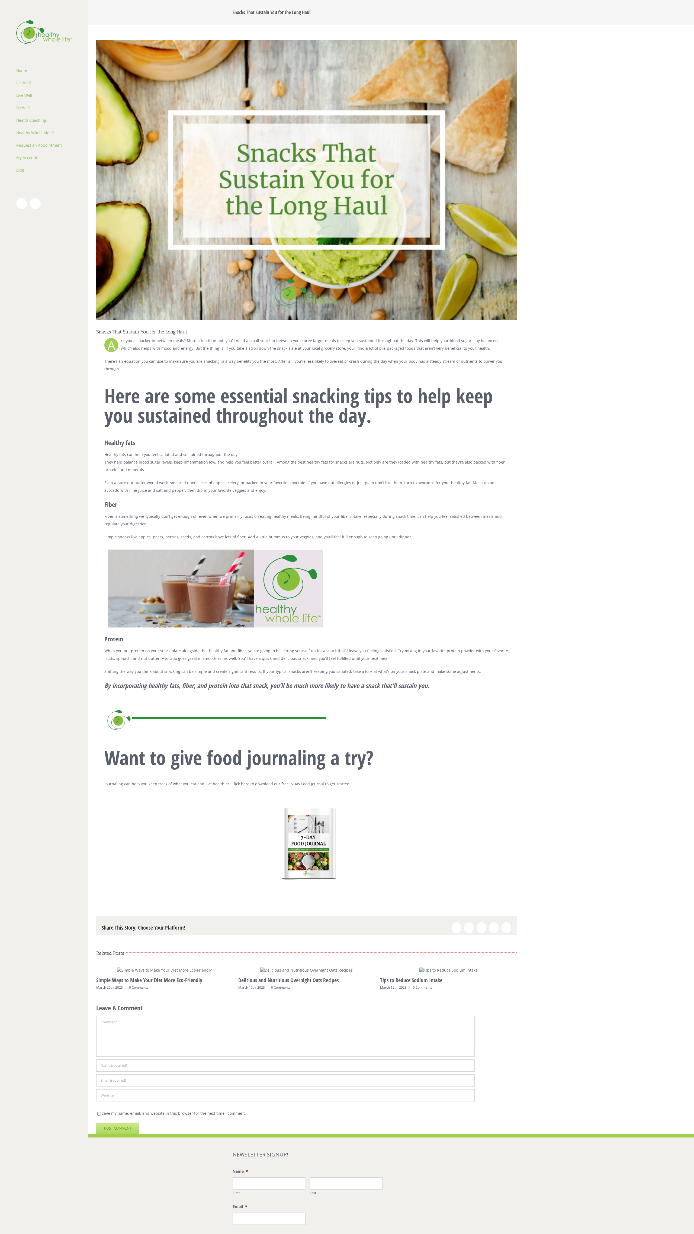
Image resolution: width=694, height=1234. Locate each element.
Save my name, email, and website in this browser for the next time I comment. (174, 1113)
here (245, 783)
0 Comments (138, 987)
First (236, 1193)
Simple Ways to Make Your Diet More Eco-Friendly (149, 980)
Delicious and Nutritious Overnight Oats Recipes (288, 980)
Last (313, 1193)
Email (240, 1206)
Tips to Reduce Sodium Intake (411, 980)
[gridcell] (306, 747)
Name (240, 1171)
